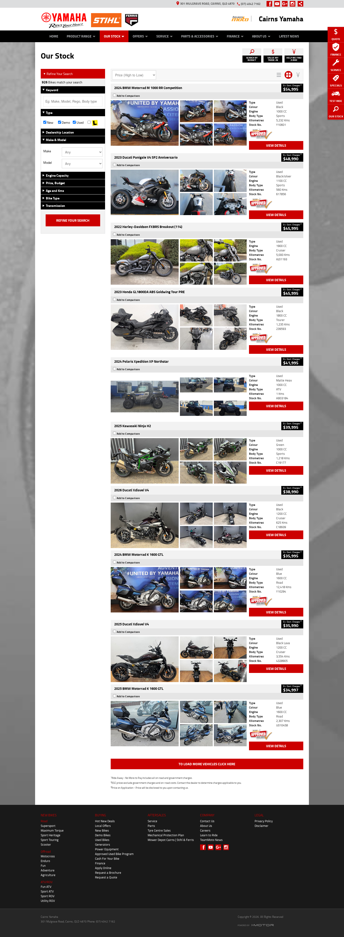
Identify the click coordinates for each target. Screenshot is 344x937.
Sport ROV (48, 896)
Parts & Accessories (197, 36)
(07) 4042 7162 (250, 3)
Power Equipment (107, 849)
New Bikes (102, 830)
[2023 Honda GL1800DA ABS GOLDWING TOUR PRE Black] (179, 327)
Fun (43, 865)
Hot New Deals (105, 821)
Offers (138, 36)
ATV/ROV (47, 882)
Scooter (46, 844)
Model (47, 163)
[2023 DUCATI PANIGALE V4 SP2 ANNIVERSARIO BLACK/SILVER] (179, 192)
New (49, 122)
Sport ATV (47, 891)
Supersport (48, 825)
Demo (65, 122)
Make (47, 151)
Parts (151, 825)
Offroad (46, 851)
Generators (102, 844)
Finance (233, 36)
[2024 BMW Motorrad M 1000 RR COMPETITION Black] (179, 123)
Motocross (48, 856)
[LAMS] (95, 122)
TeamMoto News (211, 839)
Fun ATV (46, 886)
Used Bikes (102, 839)
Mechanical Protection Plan (166, 835)
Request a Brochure (108, 872)
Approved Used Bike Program (114, 853)
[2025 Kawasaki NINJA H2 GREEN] (179, 461)
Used (80, 122)
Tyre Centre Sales (159, 830)
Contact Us (207, 821)
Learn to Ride (209, 835)
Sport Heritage (50, 835)
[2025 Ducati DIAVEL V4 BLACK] (179, 525)
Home (53, 36)
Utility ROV (48, 900)
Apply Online (103, 868)
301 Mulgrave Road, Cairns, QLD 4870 (207, 3)
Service (162, 36)
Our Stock (112, 36)
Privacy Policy (264, 821)
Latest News (289, 36)
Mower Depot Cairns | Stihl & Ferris (171, 839)
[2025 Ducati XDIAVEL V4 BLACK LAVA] (179, 659)
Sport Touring (50, 839)
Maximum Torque (52, 830)
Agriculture (48, 875)
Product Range (79, 36)
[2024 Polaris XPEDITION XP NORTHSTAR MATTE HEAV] (179, 396)
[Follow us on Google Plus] (286, 4)
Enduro (45, 861)
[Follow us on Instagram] (293, 4)
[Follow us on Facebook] (270, 4)
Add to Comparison (128, 96)
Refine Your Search (58, 73)
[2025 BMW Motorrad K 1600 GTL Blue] (179, 723)
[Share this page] (299, 4)
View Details (276, 145)
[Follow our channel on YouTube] (278, 4)
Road (44, 821)
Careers (205, 830)
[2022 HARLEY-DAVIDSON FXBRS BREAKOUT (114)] (179, 262)
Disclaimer (261, 825)
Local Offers (103, 825)
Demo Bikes (102, 835)
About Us (259, 36)
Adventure (48, 870)
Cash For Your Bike (107, 858)
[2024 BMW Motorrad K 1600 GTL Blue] (179, 589)
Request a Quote (106, 877)
